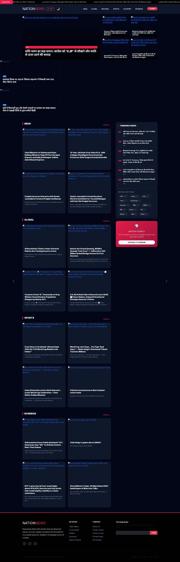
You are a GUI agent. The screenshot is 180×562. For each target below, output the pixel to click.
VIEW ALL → (107, 125)
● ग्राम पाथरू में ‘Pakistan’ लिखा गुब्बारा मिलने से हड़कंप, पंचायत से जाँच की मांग (43, 2)
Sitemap (134, 557)
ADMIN (152, 8)
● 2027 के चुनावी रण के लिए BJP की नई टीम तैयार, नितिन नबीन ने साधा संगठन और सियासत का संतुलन (101, 2)
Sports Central (75, 540)
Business (139, 9)
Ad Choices (96, 540)
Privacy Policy (98, 530)
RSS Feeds (143, 557)
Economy (127, 9)
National (105, 9)
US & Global (74, 530)
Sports (116, 9)
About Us (96, 526)
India (85, 9)
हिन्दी (50, 9)
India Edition (74, 526)
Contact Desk (97, 537)
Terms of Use (97, 533)
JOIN (154, 533)
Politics (72, 533)
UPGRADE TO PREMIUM (136, 242)
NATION (33, 9)
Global (94, 9)
